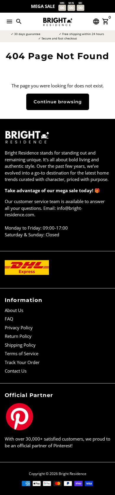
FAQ (9, 319)
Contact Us (16, 371)
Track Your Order (22, 362)
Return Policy (18, 336)
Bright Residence (72, 473)
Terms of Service (21, 353)
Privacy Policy (19, 327)
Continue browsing (58, 101)
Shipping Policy (20, 345)
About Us (14, 310)
